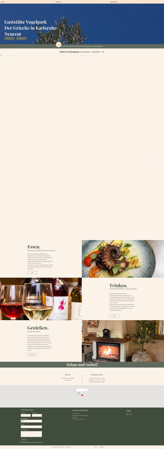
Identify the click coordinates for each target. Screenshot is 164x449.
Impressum (102, 447)
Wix (69, 447)
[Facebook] (130, 414)
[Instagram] (127, 414)
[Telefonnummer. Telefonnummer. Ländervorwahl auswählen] (23, 421)
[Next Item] (160, 160)
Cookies (95, 447)
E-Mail (23, 424)
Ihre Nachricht (24, 430)
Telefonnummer (24, 418)
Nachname (34, 413)
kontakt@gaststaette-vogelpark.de (80, 415)
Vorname (23, 413)
